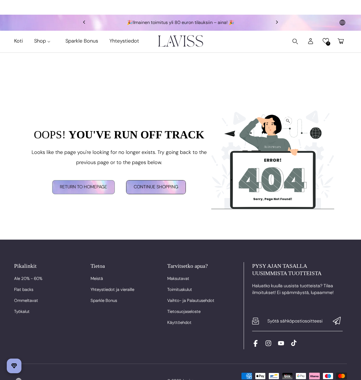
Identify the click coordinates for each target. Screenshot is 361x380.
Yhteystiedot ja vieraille (112, 289)
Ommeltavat (26, 300)
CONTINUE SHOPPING (156, 187)
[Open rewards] (14, 366)
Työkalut (22, 311)
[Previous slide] (84, 22)
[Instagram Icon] (268, 345)
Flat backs (23, 289)
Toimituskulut (179, 289)
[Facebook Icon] (255, 345)
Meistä (97, 278)
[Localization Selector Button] (342, 22)
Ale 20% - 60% (28, 278)
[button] (325, 41)
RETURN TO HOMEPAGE (83, 187)
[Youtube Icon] (281, 345)
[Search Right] (295, 41)
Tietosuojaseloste (184, 311)
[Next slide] (277, 22)
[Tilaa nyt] (337, 321)
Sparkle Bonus (104, 300)
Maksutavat (178, 278)
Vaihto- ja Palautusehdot (190, 300)
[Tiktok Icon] (293, 345)
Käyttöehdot (179, 322)
